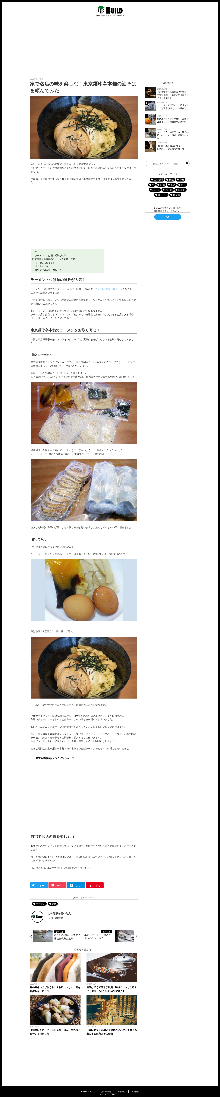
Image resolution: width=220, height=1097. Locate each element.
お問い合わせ (105, 1091)
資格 (181, 179)
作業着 (176, 194)
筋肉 (173, 184)
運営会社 (135, 1091)
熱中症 (169, 189)
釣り (183, 184)
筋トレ (181, 189)
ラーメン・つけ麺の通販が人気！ (51, 255)
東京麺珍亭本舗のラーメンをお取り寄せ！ (56, 258)
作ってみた (45, 266)
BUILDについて (87, 1091)
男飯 (54, 903)
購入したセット (47, 262)
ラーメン (40, 903)
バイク (156, 189)
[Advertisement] (110, 47)
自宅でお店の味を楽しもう (48, 269)
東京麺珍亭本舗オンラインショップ (55, 758)
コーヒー (162, 194)
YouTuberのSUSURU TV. (109, 289)
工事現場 (158, 179)
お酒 (162, 184)
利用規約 (121, 1091)
